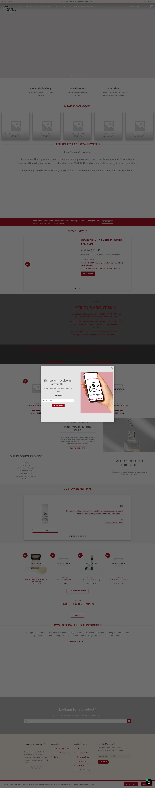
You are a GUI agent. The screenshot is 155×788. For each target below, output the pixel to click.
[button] (149, 782)
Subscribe (58, 395)
